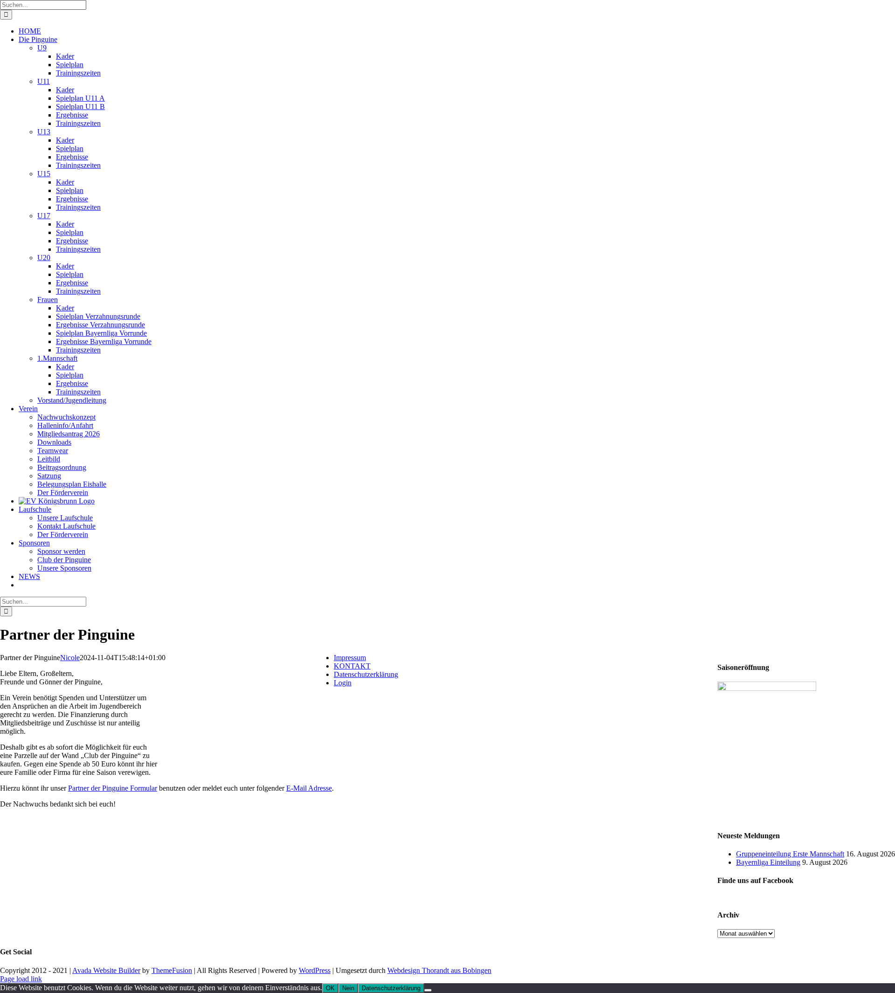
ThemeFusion (171, 970)
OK (330, 988)
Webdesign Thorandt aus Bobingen (439, 970)
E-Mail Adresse (309, 788)
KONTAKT (352, 666)
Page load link (21, 979)
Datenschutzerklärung (366, 674)
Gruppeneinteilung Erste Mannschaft (790, 854)
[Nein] (428, 990)
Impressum (350, 658)
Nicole (70, 658)
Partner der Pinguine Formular (112, 788)
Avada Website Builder (106, 970)
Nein (348, 988)
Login (342, 683)
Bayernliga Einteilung (768, 862)
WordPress (314, 970)
